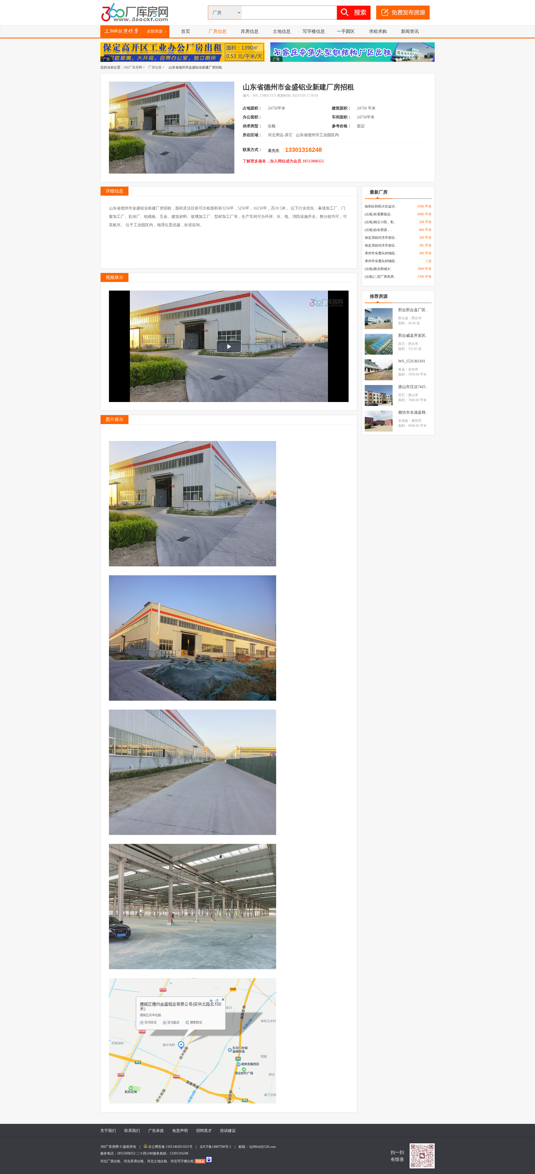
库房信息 (250, 31)
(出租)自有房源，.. (378, 230)
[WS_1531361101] (379, 379)
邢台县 (403, 318)
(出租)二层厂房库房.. (380, 277)
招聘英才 (204, 1131)
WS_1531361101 (411, 361)
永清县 (403, 421)
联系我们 (132, 1131)
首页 (185, 31)
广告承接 (156, 1131)
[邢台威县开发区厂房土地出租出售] (379, 353)
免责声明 (180, 1131)
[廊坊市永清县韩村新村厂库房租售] (379, 430)
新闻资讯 (410, 31)
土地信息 (282, 31)
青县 (401, 369)
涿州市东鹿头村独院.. (381, 253)
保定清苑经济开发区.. (381, 238)
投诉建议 (228, 1131)
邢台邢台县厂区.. (413, 310)
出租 (272, 126)
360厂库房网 (133, 67)
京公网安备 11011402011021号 (170, 1147)
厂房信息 (218, 31)
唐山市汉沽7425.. (413, 387)
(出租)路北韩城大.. (378, 269)
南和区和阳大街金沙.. (381, 206)
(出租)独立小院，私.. (380, 222)
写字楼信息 (314, 31)
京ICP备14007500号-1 (217, 1147)
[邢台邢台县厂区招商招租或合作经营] (379, 328)
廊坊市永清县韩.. (413, 412)
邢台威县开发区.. (413, 335)
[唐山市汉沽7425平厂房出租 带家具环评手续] (379, 405)
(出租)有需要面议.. (378, 214)
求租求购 (378, 31)
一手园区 (346, 31)
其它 (401, 344)
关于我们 (108, 1131)
